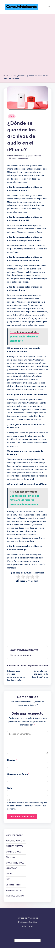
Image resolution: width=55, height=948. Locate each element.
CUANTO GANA (13, 851)
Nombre (12, 760)
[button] (20, 655)
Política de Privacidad (27, 918)
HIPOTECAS (11, 868)
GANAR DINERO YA (15, 862)
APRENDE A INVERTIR (16, 840)
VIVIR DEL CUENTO (15, 895)
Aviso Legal (27, 926)
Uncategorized (13, 884)
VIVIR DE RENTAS (14, 890)
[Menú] (50, 7)
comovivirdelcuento (24, 650)
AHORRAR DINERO (14, 835)
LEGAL (9, 873)
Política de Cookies (27, 922)
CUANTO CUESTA (14, 846)
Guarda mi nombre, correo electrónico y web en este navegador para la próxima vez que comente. (27, 806)
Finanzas (10, 857)
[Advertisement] (27, 45)
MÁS (11, 116)
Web (9, 788)
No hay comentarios (20, 158)
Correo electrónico (18, 774)
